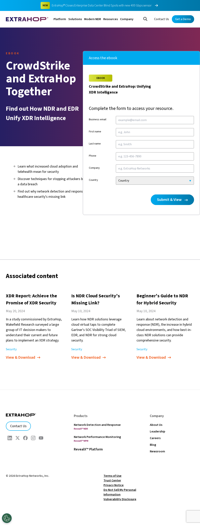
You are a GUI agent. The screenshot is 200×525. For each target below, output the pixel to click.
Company (126, 19)
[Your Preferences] (7, 518)
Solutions (75, 19)
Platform (60, 19)
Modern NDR (92, 19)
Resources (110, 19)
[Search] (145, 18)
